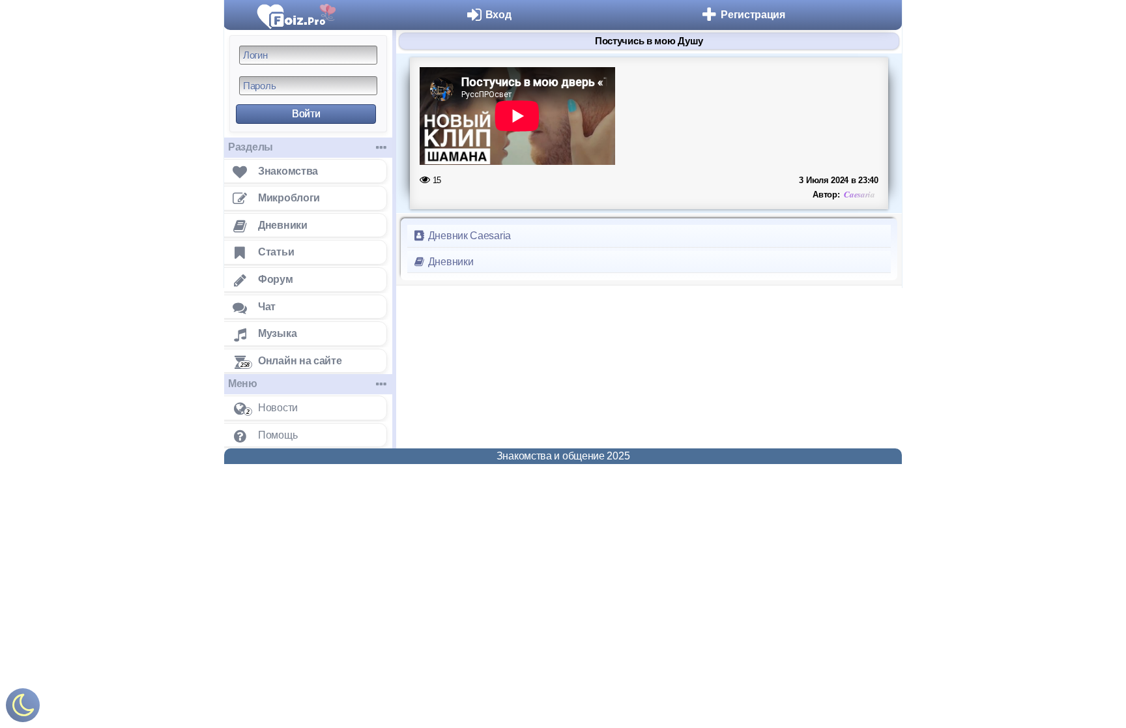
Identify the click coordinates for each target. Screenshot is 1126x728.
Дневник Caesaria (468, 235)
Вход (498, 14)
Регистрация (753, 14)
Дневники (449, 261)
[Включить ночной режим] (23, 708)
